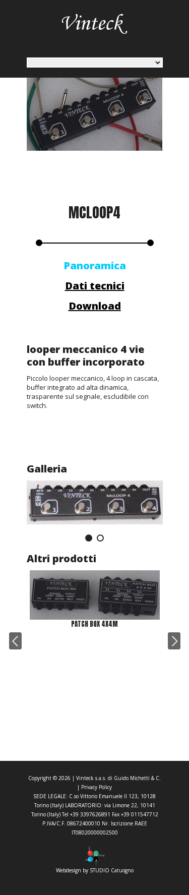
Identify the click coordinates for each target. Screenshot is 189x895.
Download (95, 306)
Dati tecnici (94, 285)
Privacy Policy (96, 787)
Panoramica (95, 265)
